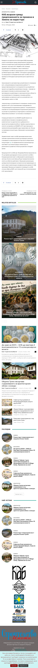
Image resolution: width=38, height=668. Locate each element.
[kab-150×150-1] (19, 573)
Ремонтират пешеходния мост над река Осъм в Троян (19, 239)
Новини (12, 11)
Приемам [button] (14, 665)
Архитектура (15, 9)
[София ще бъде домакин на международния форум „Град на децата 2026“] (7, 402)
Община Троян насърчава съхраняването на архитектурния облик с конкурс (16, 384)
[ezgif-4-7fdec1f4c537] (19, 616)
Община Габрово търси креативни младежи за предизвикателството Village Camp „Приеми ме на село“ (19, 314)
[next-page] (6, 321)
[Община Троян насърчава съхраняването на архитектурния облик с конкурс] (19, 370)
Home (3, 9)
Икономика (19, 272)
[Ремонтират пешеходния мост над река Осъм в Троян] (19, 224)
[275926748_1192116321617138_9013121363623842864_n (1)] (19, 587)
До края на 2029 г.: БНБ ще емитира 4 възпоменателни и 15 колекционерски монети (19, 276)
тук (10, 142)
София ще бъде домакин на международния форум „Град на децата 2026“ (23, 401)
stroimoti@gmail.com (21, 650)
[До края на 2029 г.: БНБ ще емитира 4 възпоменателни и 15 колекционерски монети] (19, 261)
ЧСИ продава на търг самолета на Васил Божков (28, 193)
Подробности (23, 665)
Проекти (8, 9)
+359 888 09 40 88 (20, 649)
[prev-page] (3, 321)
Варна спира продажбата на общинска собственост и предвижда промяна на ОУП (10, 195)
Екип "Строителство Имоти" (14, 22)
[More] (23, 30)
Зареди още (18, 494)
